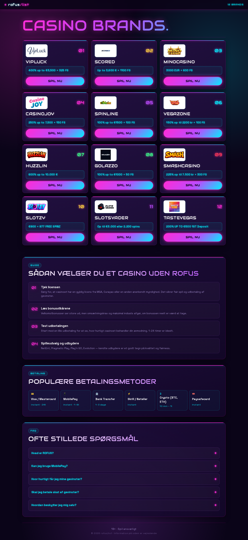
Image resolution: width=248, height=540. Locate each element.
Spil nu (55, 81)
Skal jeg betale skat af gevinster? (55, 492)
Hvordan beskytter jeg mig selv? (53, 505)
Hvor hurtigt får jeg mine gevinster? (56, 479)
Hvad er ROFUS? (42, 453)
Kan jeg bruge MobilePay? (49, 466)
